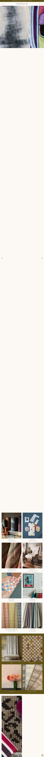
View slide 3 (22, 509)
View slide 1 (20, 509)
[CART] (42, 4)
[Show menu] (2, 4)
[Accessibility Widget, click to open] (42, 755)
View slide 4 (23, 509)
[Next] (42, 258)
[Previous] (2, 258)
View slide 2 (21, 509)
